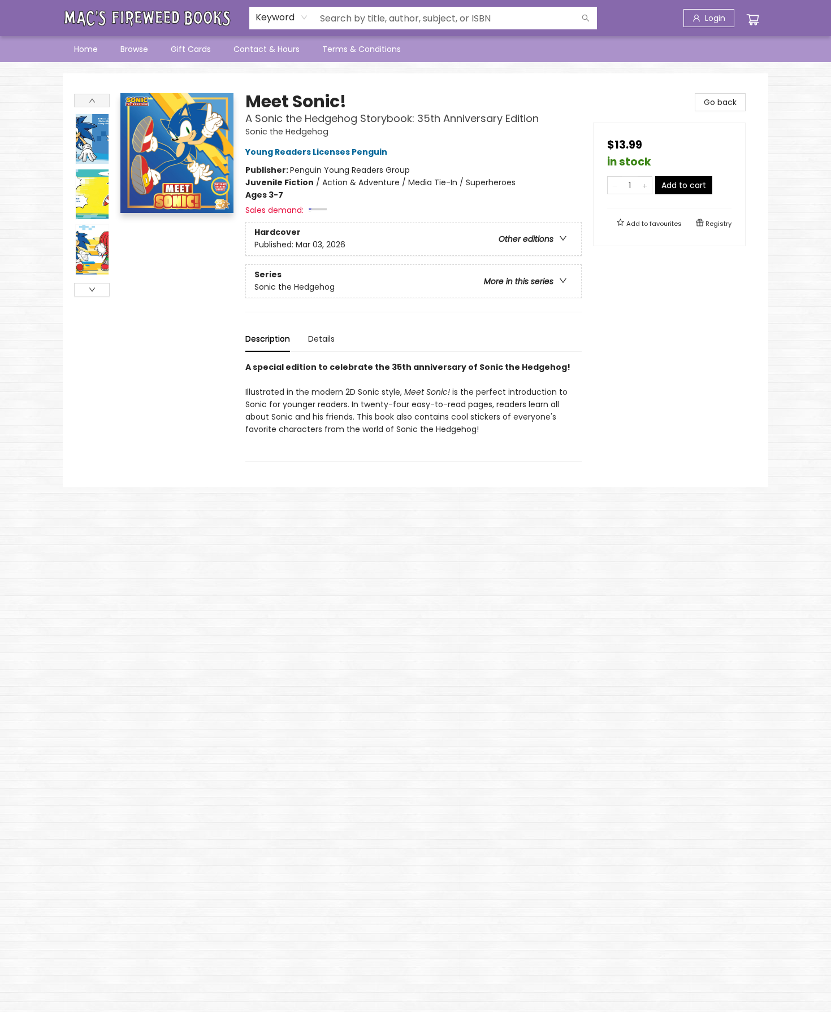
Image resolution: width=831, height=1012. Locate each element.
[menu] (415, 49)
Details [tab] (321, 338)
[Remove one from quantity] (615, 185)
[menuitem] (86, 49)
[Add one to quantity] (645, 185)
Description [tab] (267, 338)
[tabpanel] (413, 411)
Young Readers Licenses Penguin (316, 152)
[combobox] (281, 17)
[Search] (585, 18)
